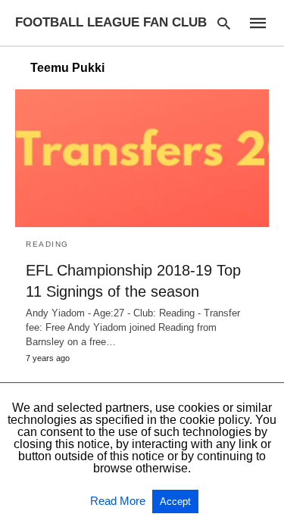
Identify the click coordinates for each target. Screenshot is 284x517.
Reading (47, 244)
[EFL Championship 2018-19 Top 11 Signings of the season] (142, 158)
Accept (175, 501)
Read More (119, 500)
